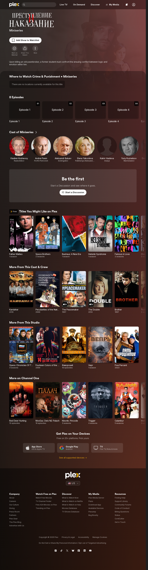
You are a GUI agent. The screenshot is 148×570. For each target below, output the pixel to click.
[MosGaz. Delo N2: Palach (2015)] (48, 403)
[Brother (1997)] (127, 292)
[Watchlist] (127, 5)
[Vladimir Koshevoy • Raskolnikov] (19, 149)
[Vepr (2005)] (100, 348)
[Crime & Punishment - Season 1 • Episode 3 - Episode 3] (90, 112)
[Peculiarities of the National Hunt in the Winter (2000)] (48, 292)
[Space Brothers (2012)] (48, 237)
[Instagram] (56, 550)
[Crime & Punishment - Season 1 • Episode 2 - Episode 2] (57, 112)
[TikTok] (61, 550)
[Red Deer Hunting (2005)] (21, 403)
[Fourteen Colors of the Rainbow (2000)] (48, 348)
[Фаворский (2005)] (74, 348)
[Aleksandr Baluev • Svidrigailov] (63, 149)
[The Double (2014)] (100, 292)
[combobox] (41, 4)
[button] (134, 5)
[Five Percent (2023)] (127, 348)
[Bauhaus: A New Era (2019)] (74, 237)
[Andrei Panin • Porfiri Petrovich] (41, 149)
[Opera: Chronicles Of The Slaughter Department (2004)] (21, 348)
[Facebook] (79, 550)
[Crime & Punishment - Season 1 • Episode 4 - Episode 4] (123, 112)
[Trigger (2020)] (100, 403)
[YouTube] (90, 550)
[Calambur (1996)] (127, 403)
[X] (67, 550)
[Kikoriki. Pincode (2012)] (74, 403)
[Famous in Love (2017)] (127, 237)
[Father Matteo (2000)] (21, 237)
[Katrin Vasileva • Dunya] (107, 149)
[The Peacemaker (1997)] (74, 292)
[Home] (14, 5)
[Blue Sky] (73, 550)
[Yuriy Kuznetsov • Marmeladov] (129, 149)
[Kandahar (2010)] (21, 292)
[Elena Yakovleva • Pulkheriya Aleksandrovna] (85, 149)
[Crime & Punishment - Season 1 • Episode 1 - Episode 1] (24, 112)
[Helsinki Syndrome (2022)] (100, 237)
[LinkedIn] (84, 550)
